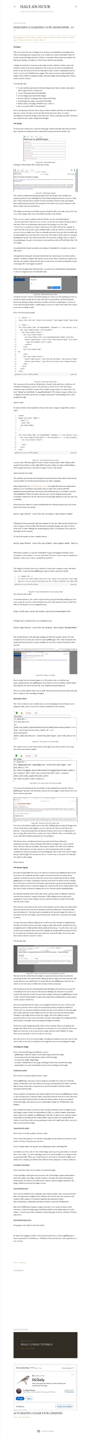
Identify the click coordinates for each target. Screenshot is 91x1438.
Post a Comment (24, 1417)
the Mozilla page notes (38, 486)
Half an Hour (35, 6)
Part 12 (36, 40)
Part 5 (53, 37)
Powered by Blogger (47, 1431)
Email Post (22, 1262)
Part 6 (59, 37)
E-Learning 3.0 (19, 37)
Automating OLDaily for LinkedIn (38, 1413)
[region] (45, 344)
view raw (73, 374)
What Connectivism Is (36, 1344)
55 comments (30, 1348)
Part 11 (29, 40)
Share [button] (15, 1262)
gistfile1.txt (18, 374)
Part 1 (28, 37)
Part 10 (22, 40)
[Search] (76, 6)
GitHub (36, 374)
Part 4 (46, 37)
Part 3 (40, 37)
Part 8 (71, 37)
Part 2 (34, 37)
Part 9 (16, 40)
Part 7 (65, 37)
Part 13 (42, 40)
